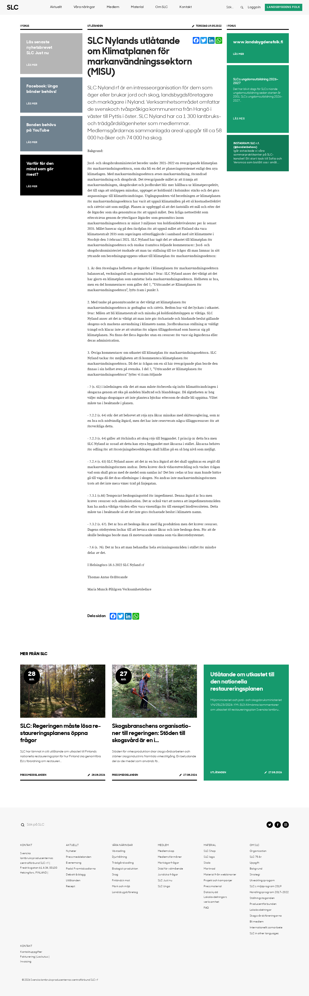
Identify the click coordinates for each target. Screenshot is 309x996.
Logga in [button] (254, 7)
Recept (70, 886)
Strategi (255, 874)
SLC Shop (210, 851)
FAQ (206, 908)
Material (137, 7)
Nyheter (71, 851)
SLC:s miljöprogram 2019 (266, 886)
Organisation (258, 851)
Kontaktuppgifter (31, 952)
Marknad (209, 869)
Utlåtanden (95, 26)
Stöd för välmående (170, 869)
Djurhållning (119, 857)
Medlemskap (166, 851)
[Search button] (242, 7)
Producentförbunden (263, 904)
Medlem (113, 7)
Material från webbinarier (220, 874)
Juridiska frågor (168, 874)
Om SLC (161, 7)
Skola (207, 863)
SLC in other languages (264, 933)
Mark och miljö (121, 886)
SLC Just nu (165, 880)
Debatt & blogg (76, 874)
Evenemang (74, 863)
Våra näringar (84, 7)
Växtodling (118, 851)
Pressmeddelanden (33, 775)
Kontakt (186, 7)
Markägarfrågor (168, 863)
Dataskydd (211, 892)
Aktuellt (56, 7)
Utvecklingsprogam (262, 880)
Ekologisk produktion (125, 869)
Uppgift (254, 863)
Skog (115, 874)
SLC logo (209, 857)
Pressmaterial (213, 886)
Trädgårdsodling (123, 863)
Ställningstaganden (262, 898)
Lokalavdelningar (261, 910)
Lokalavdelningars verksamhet (215, 899)
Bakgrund (256, 869)
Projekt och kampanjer (218, 880)
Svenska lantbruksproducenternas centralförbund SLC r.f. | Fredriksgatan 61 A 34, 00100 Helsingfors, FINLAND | (38, 863)
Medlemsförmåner (170, 857)
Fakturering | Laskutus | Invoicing (34, 959)
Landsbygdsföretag (125, 892)
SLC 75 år (256, 857)
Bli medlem (257, 922)
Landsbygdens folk (283, 7)
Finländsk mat (121, 880)
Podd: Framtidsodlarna (81, 869)
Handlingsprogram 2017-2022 (269, 892)
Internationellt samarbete (266, 927)
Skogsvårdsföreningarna (266, 916)
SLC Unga (164, 886)
